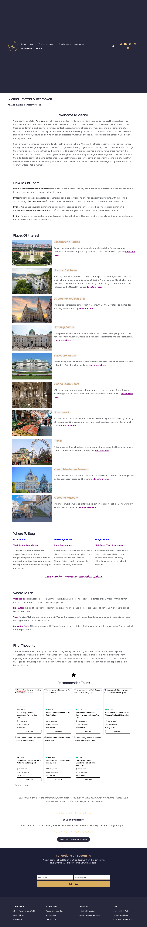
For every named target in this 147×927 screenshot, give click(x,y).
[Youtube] (125, 44)
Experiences (64, 44)
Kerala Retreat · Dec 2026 (32, 48)
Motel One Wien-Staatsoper (109, 545)
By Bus (16, 207)
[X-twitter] (135, 44)
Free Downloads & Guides (90, 915)
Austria (13, 104)
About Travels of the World (24, 911)
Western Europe (33, 104)
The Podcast (51, 919)
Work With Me (18, 915)
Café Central (19, 598)
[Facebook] (130, 44)
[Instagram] (120, 44)
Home (23, 44)
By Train (17, 198)
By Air (16, 188)
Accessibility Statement (122, 919)
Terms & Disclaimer (120, 915)
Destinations (51, 915)
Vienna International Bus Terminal (34, 210)
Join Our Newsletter (87, 911)
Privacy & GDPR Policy (121, 911)
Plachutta (18, 608)
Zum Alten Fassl (21, 626)
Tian (15, 617)
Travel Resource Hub (54, 911)
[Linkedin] (128, 48)
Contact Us (79, 44)
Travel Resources (46, 44)
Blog (31, 44)
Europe (21, 104)
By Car (16, 216)
